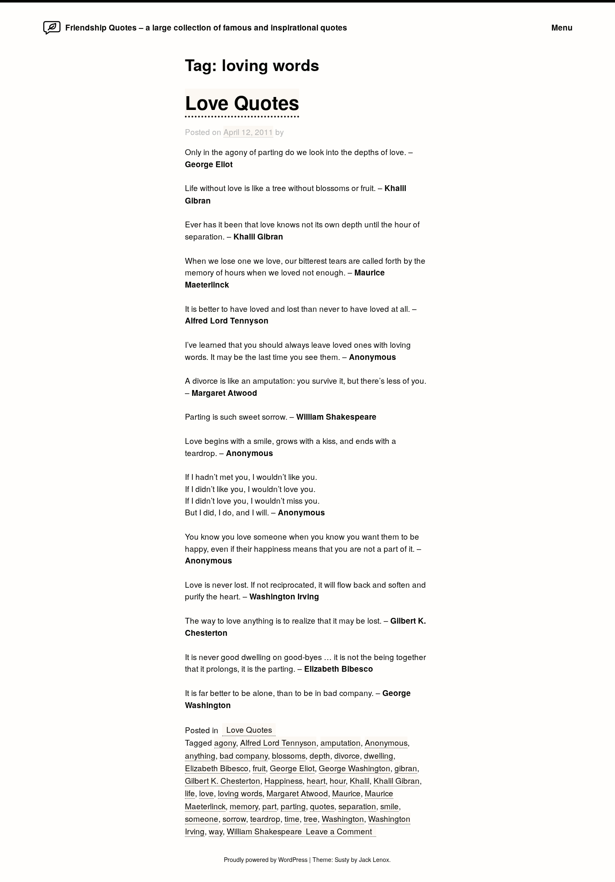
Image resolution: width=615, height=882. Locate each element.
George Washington (354, 767)
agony (225, 742)
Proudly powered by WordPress (266, 859)
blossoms (288, 755)
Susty (342, 859)
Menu (562, 27)
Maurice (346, 792)
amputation (340, 742)
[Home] (51, 33)
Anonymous (386, 742)
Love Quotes (242, 102)
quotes (322, 805)
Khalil (359, 780)
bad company (244, 755)
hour (338, 780)
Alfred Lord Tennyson (278, 742)
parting (293, 805)
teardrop (265, 818)
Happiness (283, 780)
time (292, 818)
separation (357, 805)
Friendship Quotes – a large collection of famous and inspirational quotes (206, 27)
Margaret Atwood (297, 792)
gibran (406, 767)
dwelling (378, 755)
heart (316, 780)
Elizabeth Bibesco (217, 767)
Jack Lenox (374, 859)
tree (311, 818)
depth (320, 755)
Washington (343, 818)
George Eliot (292, 767)
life (190, 792)
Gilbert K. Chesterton (222, 780)
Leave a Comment (341, 831)
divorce (347, 755)
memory (244, 805)
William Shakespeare (264, 830)
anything (200, 755)
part (269, 805)
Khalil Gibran (397, 780)
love (206, 792)
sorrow (234, 818)
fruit (259, 767)
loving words (240, 792)
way (216, 830)
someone (201, 818)
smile (389, 805)
